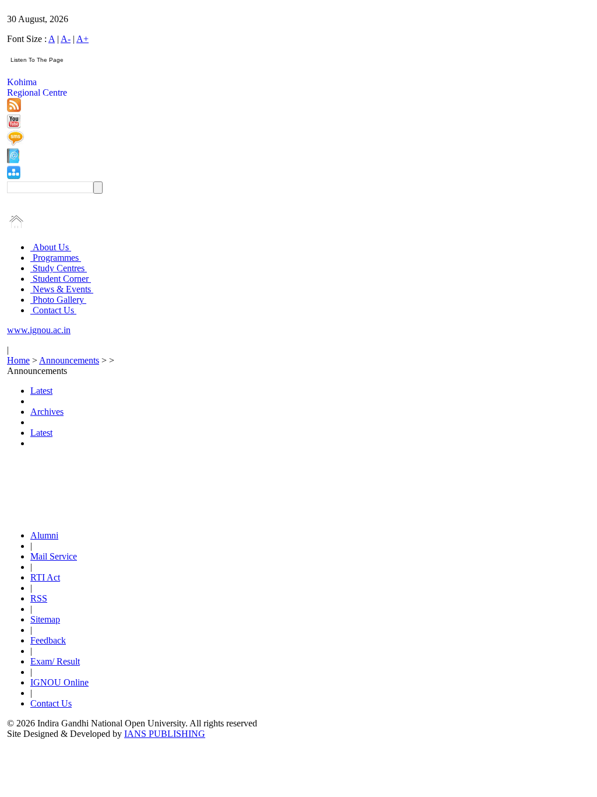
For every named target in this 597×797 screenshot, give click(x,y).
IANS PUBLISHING (164, 734)
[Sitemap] (13, 176)
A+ (82, 39)
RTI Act (45, 577)
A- (66, 39)
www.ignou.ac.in (39, 330)
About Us (50, 247)
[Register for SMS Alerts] (15, 143)
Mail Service (53, 556)
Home (18, 360)
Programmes (55, 258)
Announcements (69, 360)
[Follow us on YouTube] (13, 125)
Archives (47, 412)
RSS (38, 598)
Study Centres (58, 268)
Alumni (44, 535)
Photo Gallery (58, 300)
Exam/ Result (55, 661)
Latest (41, 391)
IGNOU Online (59, 682)
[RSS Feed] (14, 109)
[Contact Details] (13, 160)
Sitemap (45, 619)
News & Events (61, 289)
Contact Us (53, 310)
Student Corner (60, 279)
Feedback (48, 640)
